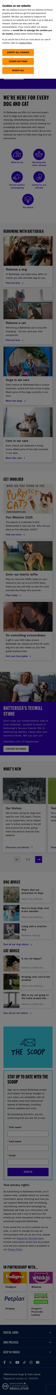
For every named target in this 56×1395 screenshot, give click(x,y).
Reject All (18, 70)
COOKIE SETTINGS (18, 61)
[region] (28, 39)
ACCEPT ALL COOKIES (18, 52)
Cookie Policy (25, 43)
